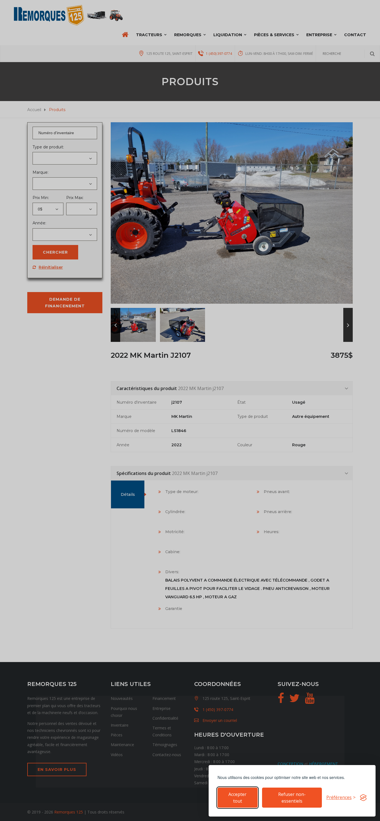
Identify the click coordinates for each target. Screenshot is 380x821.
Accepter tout (237, 797)
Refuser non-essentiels (292, 797)
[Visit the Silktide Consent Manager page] (363, 797)
